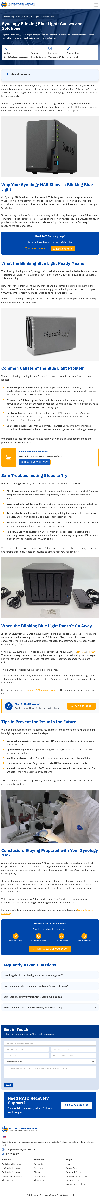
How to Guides (38, 56)
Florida (37, 1172)
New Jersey (39, 1176)
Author (7, 53)
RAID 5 (81, 651)
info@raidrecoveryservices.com (20, 1149)
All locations (39, 1180)
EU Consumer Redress (76, 1176)
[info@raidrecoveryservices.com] (3, 1149)
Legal (68, 1164)
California (38, 1164)
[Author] (5, 48)
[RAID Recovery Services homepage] (18, 4)
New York (38, 1168)
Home (6, 16)
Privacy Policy (72, 1180)
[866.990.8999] (3, 1154)
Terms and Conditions (76, 1184)
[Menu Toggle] (96, 5)
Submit (8, 1085)
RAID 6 (93, 651)
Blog (12, 16)
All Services (7, 1180)
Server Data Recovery (12, 1176)
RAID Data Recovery (11, 1164)
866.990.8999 (12, 1154)
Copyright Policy (73, 1172)
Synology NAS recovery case (41, 689)
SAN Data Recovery (11, 1172)
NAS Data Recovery (11, 1168)
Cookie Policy (72, 1168)
